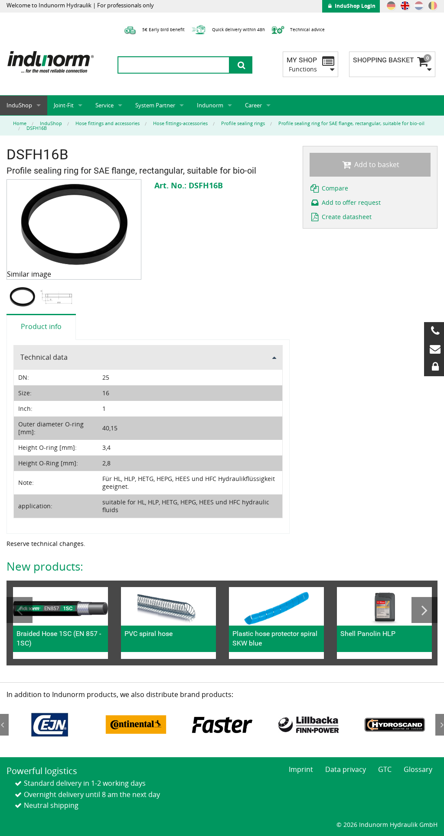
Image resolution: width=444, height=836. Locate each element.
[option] (23, 296)
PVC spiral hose (148, 633)
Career (253, 105)
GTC (385, 769)
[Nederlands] (419, 5)
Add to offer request (350, 202)
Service (104, 105)
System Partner (155, 105)
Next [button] (424, 610)
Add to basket (376, 164)
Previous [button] (20, 610)
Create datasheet (346, 217)
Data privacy (345, 769)
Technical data (44, 357)
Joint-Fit (64, 105)
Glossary (418, 769)
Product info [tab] (41, 326)
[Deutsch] (391, 5)
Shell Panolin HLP (367, 633)
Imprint (301, 769)
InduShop (19, 105)
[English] (405, 5)
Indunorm (210, 105)
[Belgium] (432, 5)
